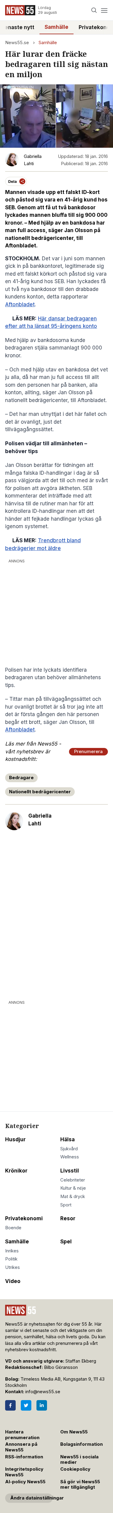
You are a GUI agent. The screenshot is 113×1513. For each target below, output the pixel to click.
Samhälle (56, 27)
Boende (13, 1227)
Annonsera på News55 (21, 1447)
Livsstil (69, 1171)
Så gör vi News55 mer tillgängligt (80, 1484)
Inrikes (12, 1251)
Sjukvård (69, 1148)
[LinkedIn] (41, 1405)
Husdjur (15, 1139)
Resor (67, 1218)
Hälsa (67, 1139)
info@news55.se (42, 1391)
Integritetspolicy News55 (24, 1472)
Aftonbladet (20, 304)
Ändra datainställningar (31, 1498)
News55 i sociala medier (79, 1459)
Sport (65, 1205)
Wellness (69, 1157)
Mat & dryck (72, 1196)
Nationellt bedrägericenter (40, 791)
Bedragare (21, 777)
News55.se (17, 42)
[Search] (94, 10)
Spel (66, 1242)
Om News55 (74, 1432)
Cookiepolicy (75, 1469)
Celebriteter (72, 1180)
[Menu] (104, 10)
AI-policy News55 (25, 1481)
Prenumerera (88, 751)
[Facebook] (10, 1405)
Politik (11, 1259)
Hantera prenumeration (22, 1434)
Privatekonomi (24, 1218)
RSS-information (24, 1457)
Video (12, 1281)
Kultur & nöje (73, 1188)
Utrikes (12, 1267)
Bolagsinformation (81, 1444)
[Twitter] (26, 1405)
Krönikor (16, 1171)
